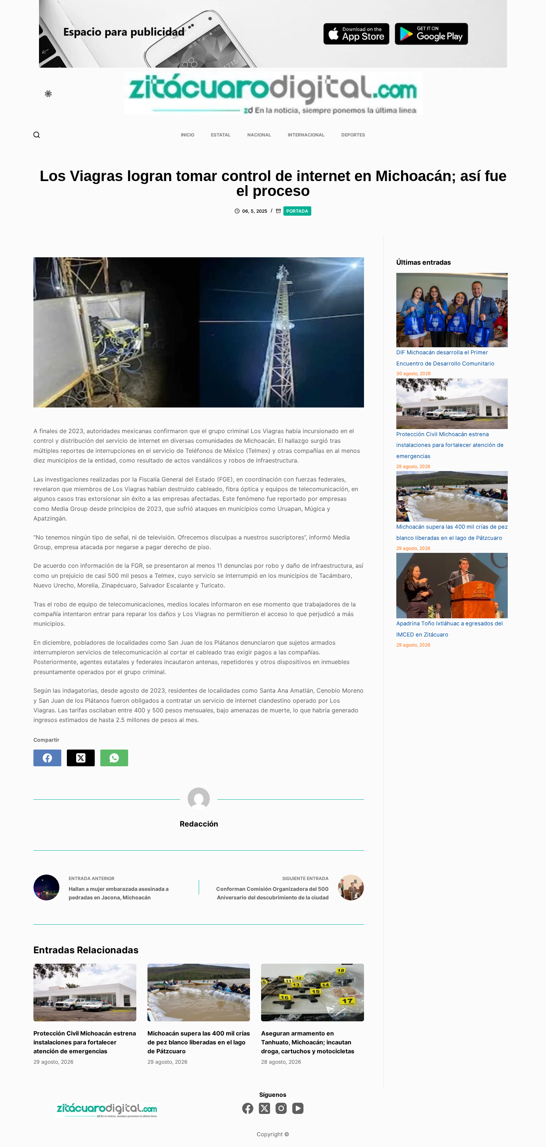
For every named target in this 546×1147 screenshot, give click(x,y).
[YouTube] (297, 1108)
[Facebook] (47, 758)
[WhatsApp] (114, 758)
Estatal (221, 135)
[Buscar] (36, 135)
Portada (297, 211)
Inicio (187, 135)
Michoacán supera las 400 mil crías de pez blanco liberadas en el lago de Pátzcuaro (198, 1042)
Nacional (259, 135)
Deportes (353, 135)
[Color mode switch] (48, 93)
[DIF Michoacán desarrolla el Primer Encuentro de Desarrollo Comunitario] (452, 310)
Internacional (306, 135)
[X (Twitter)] (81, 758)
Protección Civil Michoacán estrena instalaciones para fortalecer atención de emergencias (84, 1042)
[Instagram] (281, 1108)
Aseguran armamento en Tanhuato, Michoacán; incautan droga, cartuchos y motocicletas (307, 1042)
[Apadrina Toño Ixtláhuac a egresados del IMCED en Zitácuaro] (452, 585)
